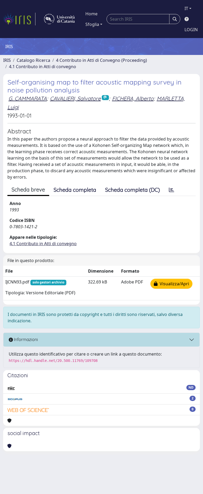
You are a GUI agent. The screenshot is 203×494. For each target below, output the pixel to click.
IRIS (7, 60)
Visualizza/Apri (173, 284)
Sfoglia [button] (92, 24)
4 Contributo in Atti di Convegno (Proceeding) (101, 60)
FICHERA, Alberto (133, 98)
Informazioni (25, 339)
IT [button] (186, 8)
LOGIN (191, 29)
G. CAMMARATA (27, 98)
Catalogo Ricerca (33, 60)
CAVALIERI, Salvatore (75, 98)
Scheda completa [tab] (75, 190)
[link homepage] (19, 19)
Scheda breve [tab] (28, 189)
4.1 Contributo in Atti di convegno (42, 66)
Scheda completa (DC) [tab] (132, 190)
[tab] (171, 189)
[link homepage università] (59, 19)
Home (91, 14)
